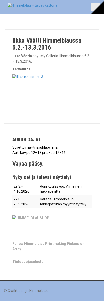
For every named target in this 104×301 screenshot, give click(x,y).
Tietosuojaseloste (27, 262)
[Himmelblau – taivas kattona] (32, 5)
